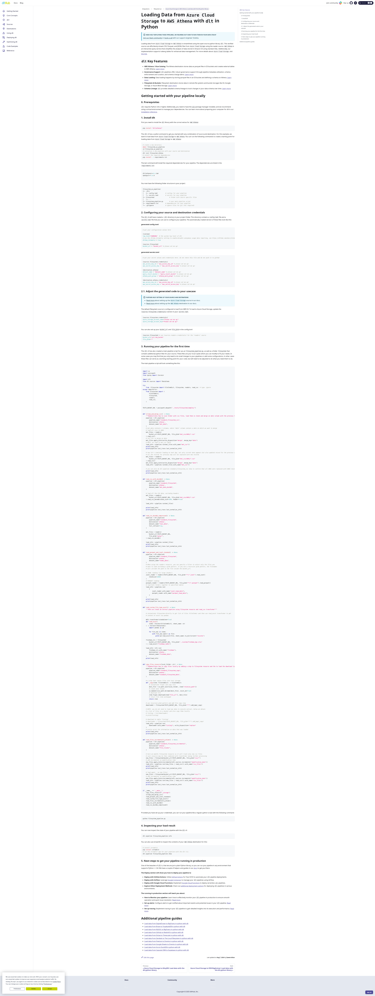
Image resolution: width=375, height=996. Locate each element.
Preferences (17, 988)
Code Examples (12, 46)
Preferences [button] (48, 984)
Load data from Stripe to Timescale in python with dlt (164, 935)
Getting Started (12, 11)
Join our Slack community (152, 38)
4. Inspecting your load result (249, 34)
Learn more (160, 69)
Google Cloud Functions (191, 883)
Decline (33, 988)
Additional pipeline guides (247, 42)
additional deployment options (192, 886)
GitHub (213, 984)
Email (170, 987)
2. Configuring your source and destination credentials (250, 22)
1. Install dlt (244, 18)
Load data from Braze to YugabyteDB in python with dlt (164, 926)
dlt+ (8, 20)
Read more (150, 300)
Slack (169, 984)
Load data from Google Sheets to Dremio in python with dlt (166, 944)
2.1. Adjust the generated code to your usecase (252, 27)
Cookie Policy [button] (57, 981)
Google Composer (174, 880)
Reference (10, 51)
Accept (50, 988)
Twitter (213, 987)
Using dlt (10, 33)
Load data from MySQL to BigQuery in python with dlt (164, 929)
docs (195, 868)
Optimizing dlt (12, 42)
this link (144, 54)
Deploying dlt (12, 37)
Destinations (11, 29)
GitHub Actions (177, 877)
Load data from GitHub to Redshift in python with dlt (163, 932)
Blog (21, 3)
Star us (346, 3)
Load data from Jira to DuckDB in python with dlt (162, 947)
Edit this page (149, 957)
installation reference (149, 112)
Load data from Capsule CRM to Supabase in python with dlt (166, 950)
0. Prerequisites (245, 15)
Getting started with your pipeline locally (251, 13)
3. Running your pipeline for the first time (253, 31)
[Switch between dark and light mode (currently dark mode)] (355, 2)
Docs (16, 3)
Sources (10, 24)
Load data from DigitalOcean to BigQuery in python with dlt (166, 923)
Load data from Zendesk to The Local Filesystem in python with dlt (168, 938)
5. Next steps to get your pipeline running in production (253, 38)
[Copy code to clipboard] (232, 128)
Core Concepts (12, 15)
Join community (332, 3)
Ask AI (369, 992)
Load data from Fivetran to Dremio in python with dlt (163, 941)
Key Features (245, 10)
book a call (168, 38)
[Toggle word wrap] (228, 229)
